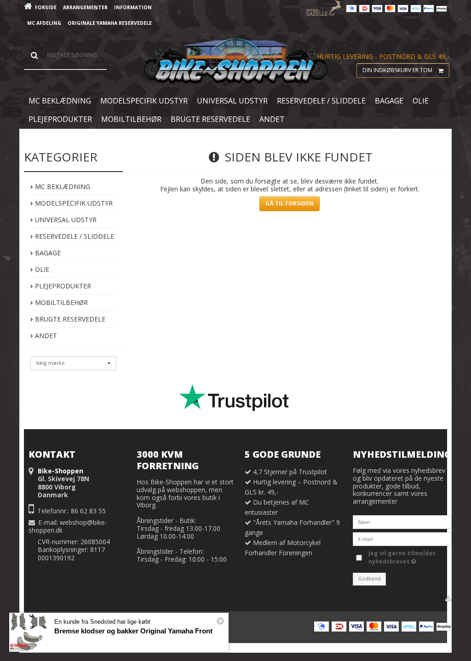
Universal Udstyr (65, 219)
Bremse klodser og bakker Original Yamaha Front (133, 631)
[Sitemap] (448, 598)
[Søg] (65, 55)
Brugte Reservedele (69, 319)
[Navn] (402, 521)
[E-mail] (402, 538)
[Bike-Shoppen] (235, 62)
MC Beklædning (61, 186)
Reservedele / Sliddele (73, 236)
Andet (45, 335)
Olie (41, 269)
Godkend (369, 578)
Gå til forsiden (289, 203)
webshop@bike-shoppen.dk (68, 526)
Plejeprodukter (62, 286)
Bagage (47, 252)
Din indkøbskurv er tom (397, 70)
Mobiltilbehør (60, 302)
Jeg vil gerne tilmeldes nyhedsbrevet (401, 557)
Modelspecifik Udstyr (73, 203)
